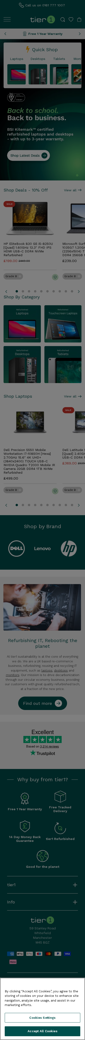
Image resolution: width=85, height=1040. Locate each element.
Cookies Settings (42, 1017)
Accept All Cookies (42, 1031)
